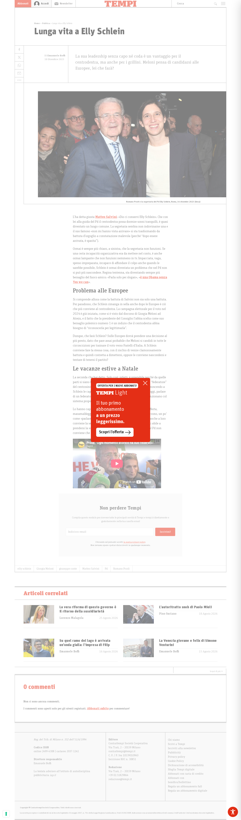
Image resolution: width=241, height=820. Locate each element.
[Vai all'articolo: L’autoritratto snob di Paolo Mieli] (138, 616)
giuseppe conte (68, 568)
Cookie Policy (176, 761)
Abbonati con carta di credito (185, 773)
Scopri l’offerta (111, 432)
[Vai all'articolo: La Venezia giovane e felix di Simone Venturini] (138, 650)
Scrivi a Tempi (176, 744)
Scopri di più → (216, 671)
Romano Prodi (121, 568)
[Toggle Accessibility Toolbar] (232, 811)
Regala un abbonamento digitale (187, 790)
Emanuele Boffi (69, 651)
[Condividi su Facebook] (19, 50)
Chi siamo (174, 739)
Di (54, 55)
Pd (106, 568)
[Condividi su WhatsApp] (19, 65)
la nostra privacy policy (134, 542)
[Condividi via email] (19, 73)
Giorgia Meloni (45, 568)
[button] (19, 80)
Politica (46, 23)
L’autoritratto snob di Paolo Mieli (185, 607)
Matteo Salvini (90, 568)
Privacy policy (176, 756)
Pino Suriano (167, 613)
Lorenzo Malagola (71, 618)
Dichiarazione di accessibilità (186, 765)
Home (37, 23)
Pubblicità (174, 752)
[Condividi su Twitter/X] (19, 57)
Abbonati (22, 3)
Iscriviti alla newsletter (182, 748)
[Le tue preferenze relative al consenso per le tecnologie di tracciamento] (6, 813)
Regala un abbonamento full (185, 786)
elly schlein (24, 568)
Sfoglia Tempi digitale (181, 769)
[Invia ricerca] (215, 3)
